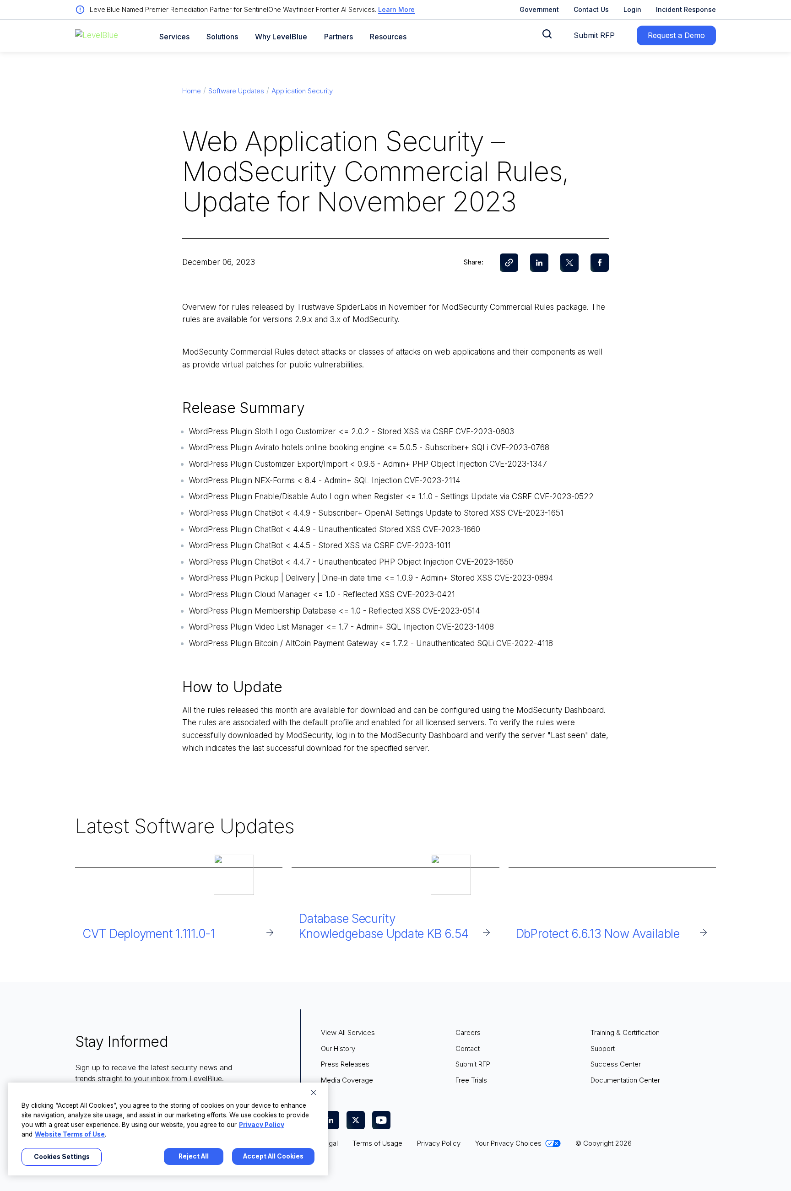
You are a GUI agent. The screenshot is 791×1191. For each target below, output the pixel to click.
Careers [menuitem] (468, 1032)
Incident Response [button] (686, 9)
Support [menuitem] (603, 1048)
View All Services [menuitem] (348, 1032)
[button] (547, 33)
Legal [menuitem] (329, 1143)
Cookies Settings (62, 1156)
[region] (168, 1129)
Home (191, 90)
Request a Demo (676, 35)
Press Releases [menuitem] (345, 1064)
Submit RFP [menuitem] (472, 1064)
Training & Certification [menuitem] (625, 1032)
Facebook (600, 262)
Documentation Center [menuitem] (625, 1080)
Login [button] (632, 9)
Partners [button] (338, 36)
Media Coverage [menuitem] (347, 1080)
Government (539, 9)
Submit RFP (594, 35)
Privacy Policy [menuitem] (439, 1143)
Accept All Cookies (273, 1156)
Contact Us (591, 9)
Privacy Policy (261, 1124)
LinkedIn (539, 262)
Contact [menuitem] (467, 1048)
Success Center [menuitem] (616, 1064)
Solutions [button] (222, 36)
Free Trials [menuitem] (471, 1080)
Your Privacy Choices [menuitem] (508, 1143)
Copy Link (509, 262)
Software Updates (236, 90)
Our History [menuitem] (338, 1048)
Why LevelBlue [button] (281, 36)
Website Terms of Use (70, 1134)
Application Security (302, 90)
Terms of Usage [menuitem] (377, 1143)
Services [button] (174, 36)
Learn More (396, 9)
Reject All (194, 1156)
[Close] (313, 1093)
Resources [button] (388, 36)
